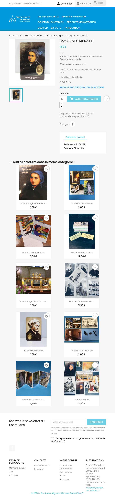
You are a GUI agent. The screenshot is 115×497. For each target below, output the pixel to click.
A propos (13, 475)
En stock (68, 148)
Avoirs (62, 475)
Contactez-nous (42, 465)
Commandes (66, 472)
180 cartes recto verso (81, 252)
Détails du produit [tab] (75, 137)
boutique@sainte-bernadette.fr (95, 489)
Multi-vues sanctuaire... (33, 399)
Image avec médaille (33, 350)
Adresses (64, 479)
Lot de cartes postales (82, 203)
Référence (69, 144)
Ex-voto (56, 27)
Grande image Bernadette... (33, 203)
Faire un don (72, 27)
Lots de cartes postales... (81, 301)
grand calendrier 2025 (33, 252)
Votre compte (69, 460)
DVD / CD (43, 27)
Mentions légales (17, 468)
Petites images (82, 399)
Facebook (12, 448)
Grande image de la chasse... (33, 301)
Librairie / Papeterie (74, 16)
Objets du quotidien (51, 22)
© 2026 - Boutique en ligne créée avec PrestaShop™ (57, 493)
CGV (11, 471)
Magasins (38, 469)
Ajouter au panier (84, 99)
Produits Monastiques (81, 22)
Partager (72, 124)
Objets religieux (48, 16)
